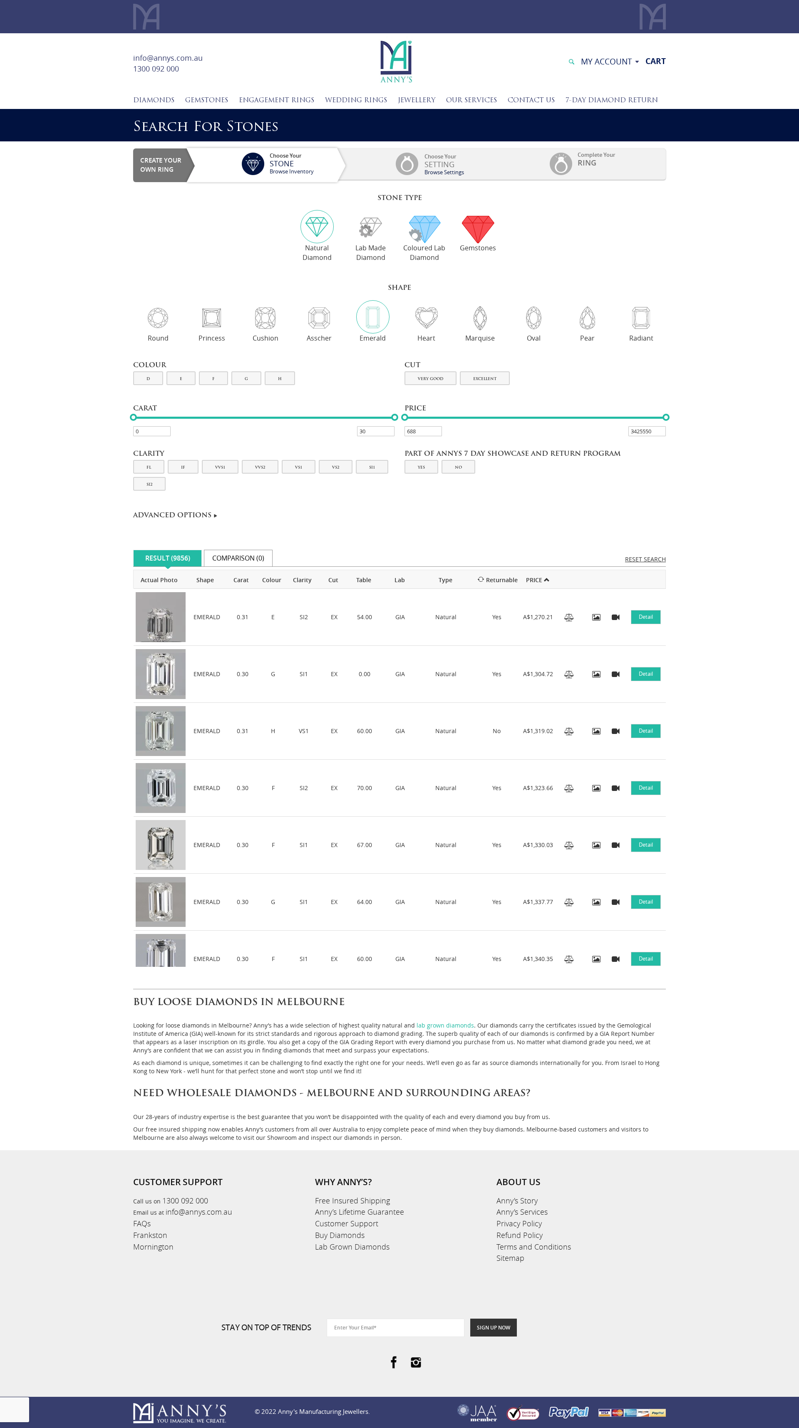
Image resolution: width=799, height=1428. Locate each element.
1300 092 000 (156, 69)
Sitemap (510, 1258)
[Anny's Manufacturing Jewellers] (396, 61)
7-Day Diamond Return (612, 100)
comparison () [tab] (238, 558)
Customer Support (346, 1223)
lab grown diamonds (445, 1025)
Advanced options (173, 515)
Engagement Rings (276, 100)
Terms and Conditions (533, 1247)
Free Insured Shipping (352, 1201)
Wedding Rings (356, 100)
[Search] (571, 61)
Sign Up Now (493, 1327)
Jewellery (416, 100)
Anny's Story (517, 1201)
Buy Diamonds (340, 1235)
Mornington (153, 1247)
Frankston (150, 1235)
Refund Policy (519, 1235)
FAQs (142, 1223)
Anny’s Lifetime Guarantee (359, 1212)
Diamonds (153, 100)
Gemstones (206, 100)
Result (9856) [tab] (167, 558)
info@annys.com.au (168, 58)
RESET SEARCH (645, 559)
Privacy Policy (519, 1223)
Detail (646, 616)
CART (655, 61)
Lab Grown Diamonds (352, 1247)
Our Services (471, 100)
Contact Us (531, 100)
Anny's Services (522, 1212)
